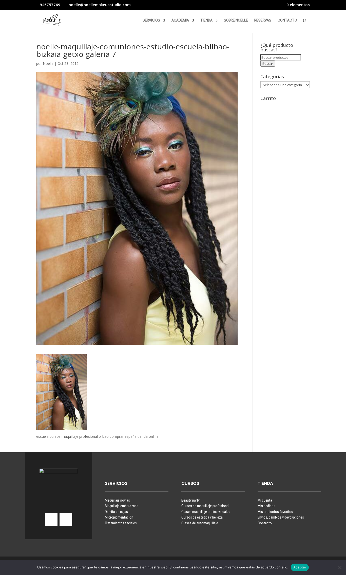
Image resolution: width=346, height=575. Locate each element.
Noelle (48, 63)
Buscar (267, 63)
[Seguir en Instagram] (51, 519)
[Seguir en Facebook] (66, 519)
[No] (339, 567)
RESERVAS (262, 20)
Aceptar (299, 567)
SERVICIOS (151, 20)
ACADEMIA (180, 20)
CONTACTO (287, 20)
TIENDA (206, 20)
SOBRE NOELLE (236, 20)
